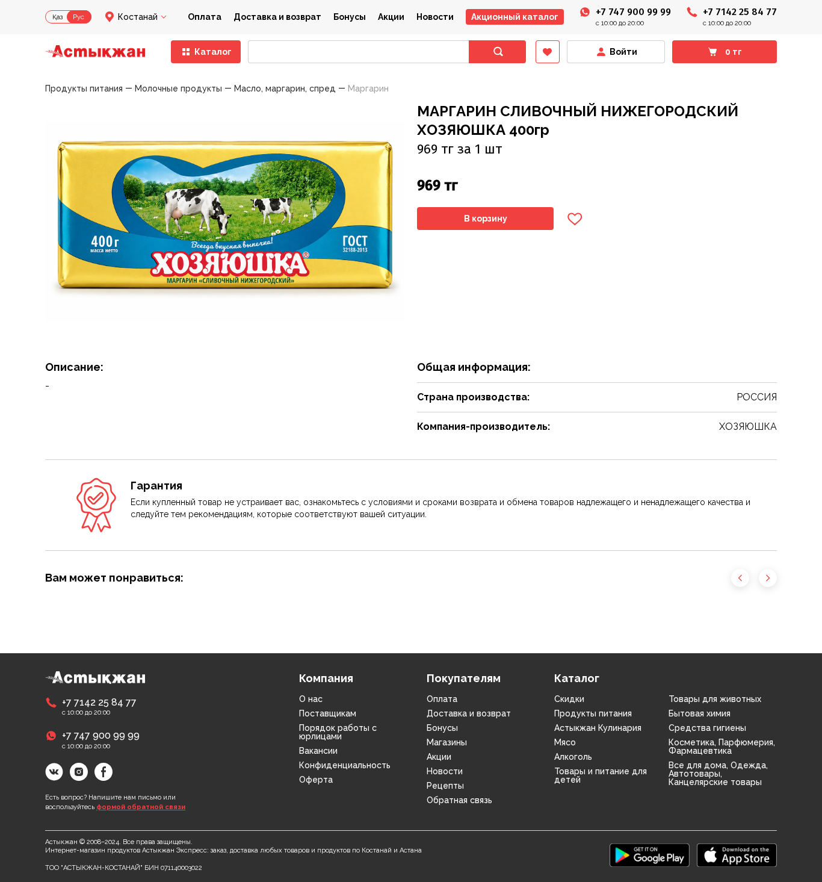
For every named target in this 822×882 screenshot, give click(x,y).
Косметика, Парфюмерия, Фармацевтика (722, 746)
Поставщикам (327, 713)
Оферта (316, 779)
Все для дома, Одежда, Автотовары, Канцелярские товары (718, 773)
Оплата (204, 17)
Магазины (447, 742)
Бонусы (349, 17)
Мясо (565, 742)
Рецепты (445, 785)
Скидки (569, 699)
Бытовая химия (700, 713)
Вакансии (318, 751)
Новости (435, 17)
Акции (391, 17)
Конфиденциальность (345, 765)
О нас (311, 699)
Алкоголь (573, 757)
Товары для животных (715, 699)
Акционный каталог (514, 17)
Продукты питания (593, 713)
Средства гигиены (707, 728)
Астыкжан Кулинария (597, 728)
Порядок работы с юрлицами (338, 732)
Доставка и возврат (277, 17)
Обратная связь (459, 800)
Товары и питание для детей (600, 775)
